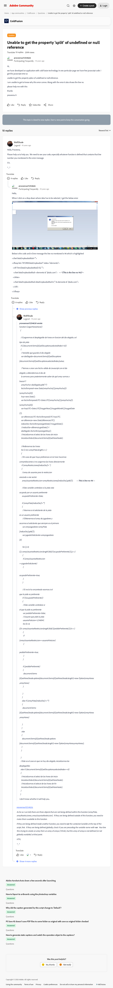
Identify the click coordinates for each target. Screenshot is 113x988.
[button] (5, 6)
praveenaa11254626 (22, 58)
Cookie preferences (51, 984)
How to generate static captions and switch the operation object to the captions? (40, 935)
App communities (18, 13)
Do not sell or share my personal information (76, 984)
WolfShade (18, 142)
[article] (56, 161)
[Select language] (74, 5)
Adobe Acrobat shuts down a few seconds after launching (31, 880)
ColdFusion (31, 13)
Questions (41, 13)
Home (6, 13)
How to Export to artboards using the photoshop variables (31, 894)
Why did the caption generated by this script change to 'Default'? (33, 907)
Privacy (38, 984)
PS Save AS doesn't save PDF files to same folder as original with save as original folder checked (47, 921)
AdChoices (102, 984)
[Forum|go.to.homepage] (21, 5)
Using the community (14, 984)
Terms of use (28, 984)
